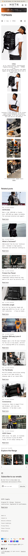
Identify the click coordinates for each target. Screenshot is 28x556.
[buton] (4, 544)
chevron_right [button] (25, 10)
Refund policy (4, 531)
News (8, 21)
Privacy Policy (5, 525)
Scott (14, 180)
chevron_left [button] (3, 10)
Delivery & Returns (6, 520)
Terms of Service (5, 528)
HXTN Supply (5, 499)
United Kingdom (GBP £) (16, 544)
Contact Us (4, 518)
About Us (3, 515)
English (4, 544)
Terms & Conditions (6, 523)
